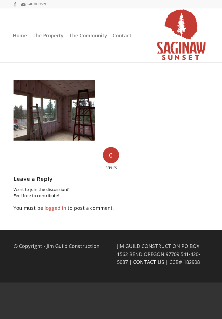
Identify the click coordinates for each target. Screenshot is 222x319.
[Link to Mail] (23, 4)
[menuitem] (20, 35)
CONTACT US (148, 262)
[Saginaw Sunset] (181, 35)
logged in (55, 208)
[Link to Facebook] (15, 4)
